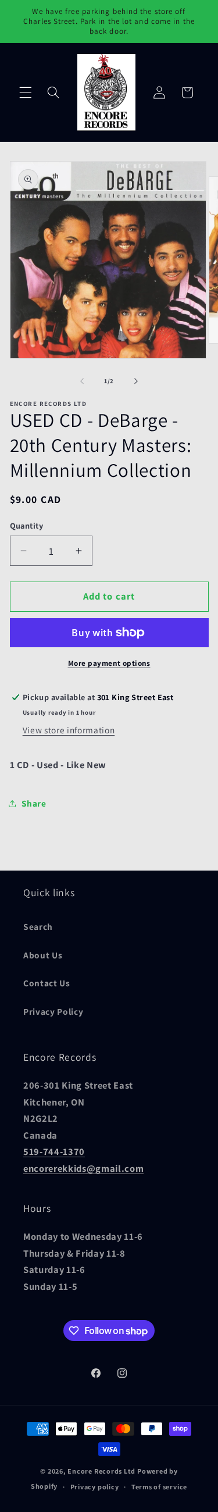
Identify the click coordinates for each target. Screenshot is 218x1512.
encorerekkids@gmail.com (83, 1168)
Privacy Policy (53, 1011)
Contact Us (46, 983)
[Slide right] (136, 381)
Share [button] (34, 803)
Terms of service (159, 1486)
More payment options (109, 663)
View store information (69, 730)
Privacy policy (94, 1486)
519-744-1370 (54, 1151)
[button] (26, 92)
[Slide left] (82, 381)
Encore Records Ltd (101, 1471)
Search (38, 926)
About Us (42, 955)
